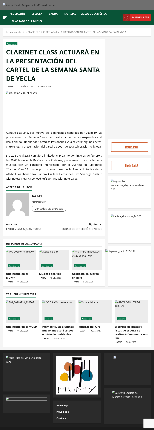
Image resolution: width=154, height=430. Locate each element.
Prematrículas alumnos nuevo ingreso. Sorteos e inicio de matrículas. (58, 330)
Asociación (17, 13)
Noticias (70, 13)
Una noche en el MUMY (22, 326)
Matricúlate (140, 17)
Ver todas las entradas (49, 208)
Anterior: (23, 226)
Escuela (37, 13)
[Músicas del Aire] (54, 260)
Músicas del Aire (50, 274)
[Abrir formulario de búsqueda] (119, 18)
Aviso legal (62, 405)
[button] (5, 17)
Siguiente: (82, 226)
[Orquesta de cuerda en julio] (87, 260)
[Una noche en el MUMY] (21, 260)
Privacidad (62, 411)
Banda (53, 13)
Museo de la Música (93, 13)
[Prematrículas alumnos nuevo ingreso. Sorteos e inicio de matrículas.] (58, 311)
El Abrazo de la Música (27, 21)
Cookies (61, 418)
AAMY (11, 86)
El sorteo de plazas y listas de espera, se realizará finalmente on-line (131, 332)
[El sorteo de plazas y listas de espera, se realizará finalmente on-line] (131, 311)
